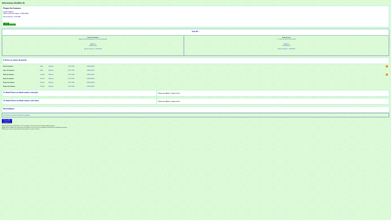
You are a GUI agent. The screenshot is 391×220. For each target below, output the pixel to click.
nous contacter (14, 129)
